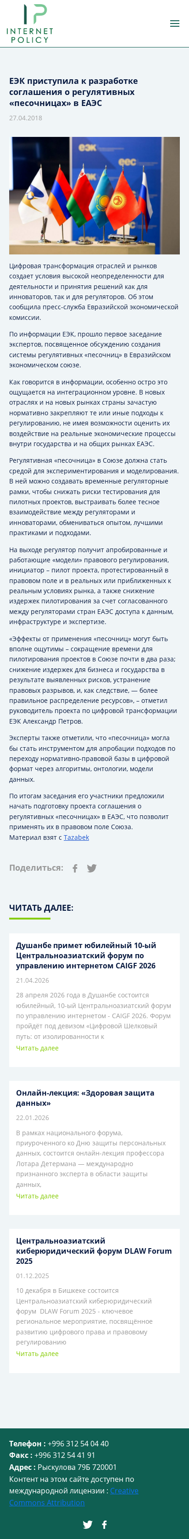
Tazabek (76, 837)
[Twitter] (92, 867)
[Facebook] (75, 867)
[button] (175, 23)
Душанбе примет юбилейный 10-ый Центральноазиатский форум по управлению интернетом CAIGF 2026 (86, 955)
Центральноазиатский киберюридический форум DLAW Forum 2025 (94, 1251)
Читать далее (37, 1048)
